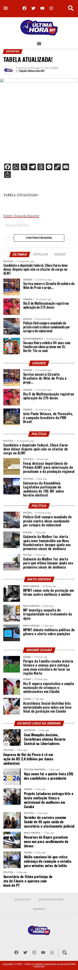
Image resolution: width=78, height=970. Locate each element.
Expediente (39, 909)
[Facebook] (24, 8)
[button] (5, 8)
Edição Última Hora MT (32, 71)
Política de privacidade (51, 899)
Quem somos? (22, 899)
